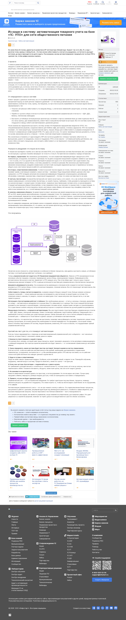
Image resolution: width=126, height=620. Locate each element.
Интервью (15, 528)
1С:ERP (69, 541)
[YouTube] (111, 608)
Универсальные (103, 147)
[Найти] (115, 510)
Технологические (45, 582)
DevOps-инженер (73, 528)
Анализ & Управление (48, 516)
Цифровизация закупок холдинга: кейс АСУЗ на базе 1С (18, 453)
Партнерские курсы (74, 531)
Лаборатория (17, 569)
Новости (14, 519)
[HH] (102, 608)
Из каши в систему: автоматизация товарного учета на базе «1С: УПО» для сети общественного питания (51, 33)
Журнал (15, 516)
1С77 (69, 567)
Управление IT (44, 533)
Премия (14, 533)
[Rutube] (115, 608)
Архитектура (44, 536)
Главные (14, 522)
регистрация (39, 501)
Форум (98, 526)
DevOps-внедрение (18, 577)
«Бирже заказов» (69, 410)
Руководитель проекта (75, 525)
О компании (97, 535)
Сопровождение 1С (47, 543)
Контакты (95, 552)
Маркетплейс (73, 535)
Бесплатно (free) (103, 178)
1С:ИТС (42, 549)
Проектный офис (74, 575)
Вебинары (43, 563)
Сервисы (42, 552)
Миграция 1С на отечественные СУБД (19, 589)
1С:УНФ (70, 547)
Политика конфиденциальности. (45, 601)
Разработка (15, 552)
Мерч (97, 529)
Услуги (41, 555)
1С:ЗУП (69, 555)
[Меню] (10, 3)
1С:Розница (71, 552)
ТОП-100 (14, 531)
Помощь (95, 547)
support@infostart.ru (100, 575)
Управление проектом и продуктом (48, 526)
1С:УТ (69, 550)
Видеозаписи (101, 520)
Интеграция (15, 561)
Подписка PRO (16, 541)
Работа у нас (97, 549)
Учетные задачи (17, 547)
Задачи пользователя (19, 550)
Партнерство (44, 560)
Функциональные (17, 544)
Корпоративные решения (50, 568)
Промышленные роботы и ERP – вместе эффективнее (40, 453)
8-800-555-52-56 (99, 573)
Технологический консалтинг (22, 580)
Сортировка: (50, 496)
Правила (95, 544)
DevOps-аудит (16, 574)
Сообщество (16, 564)
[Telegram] (94, 608)
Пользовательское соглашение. (20, 601)
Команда (42, 530)
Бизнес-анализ (44, 519)
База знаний (16, 538)
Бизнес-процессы (46, 522)
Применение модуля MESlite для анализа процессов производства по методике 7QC (17, 483)
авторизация (48, 501)
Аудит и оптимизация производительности (19, 584)
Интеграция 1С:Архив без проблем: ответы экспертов (40, 481)
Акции (41, 546)
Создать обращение (102, 580)
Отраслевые (44, 577)
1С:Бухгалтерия (73, 538)
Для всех (101, 132)
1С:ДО (69, 558)
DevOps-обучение (18, 571)
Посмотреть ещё (51, 493)
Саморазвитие (44, 539)
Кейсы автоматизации (105, 127)
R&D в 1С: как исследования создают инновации (61, 453)
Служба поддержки (102, 558)
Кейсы (41, 558)
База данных (16, 555)
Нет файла (101, 137)
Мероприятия (101, 516)
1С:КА (69, 544)
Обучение (71, 516)
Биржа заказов (101, 523)
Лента (13, 525)
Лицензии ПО (44, 574)
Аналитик (70, 522)
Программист (72, 519)
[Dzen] (107, 608)
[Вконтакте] (98, 608)
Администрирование (19, 558)
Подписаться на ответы (17, 496)
